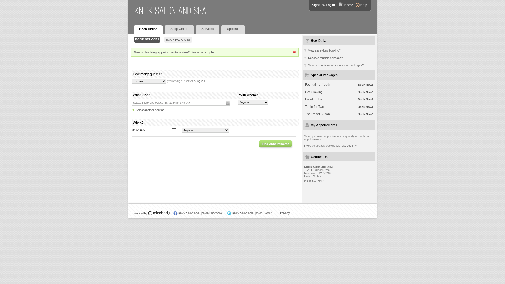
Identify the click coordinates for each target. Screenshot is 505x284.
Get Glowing (314, 92)
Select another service (150, 109)
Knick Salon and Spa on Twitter (252, 213)
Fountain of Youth (317, 84)
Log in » (352, 145)
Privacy (285, 213)
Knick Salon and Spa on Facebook (200, 213)
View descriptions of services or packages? (336, 65)
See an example (202, 52)
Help (363, 5)
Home (348, 5)
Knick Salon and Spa (171, 10)
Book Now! (365, 84)
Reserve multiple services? (325, 57)
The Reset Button (317, 114)
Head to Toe (313, 99)
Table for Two (314, 106)
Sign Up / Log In (323, 5)
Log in (199, 81)
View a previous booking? (324, 50)
